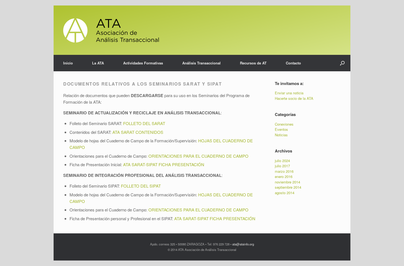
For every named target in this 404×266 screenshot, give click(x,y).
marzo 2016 (284, 171)
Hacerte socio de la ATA (294, 98)
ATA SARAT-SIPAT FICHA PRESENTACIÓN (163, 164)
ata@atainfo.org (243, 244)
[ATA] (111, 30)
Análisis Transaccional (201, 63)
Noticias (281, 134)
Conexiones (284, 124)
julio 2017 (282, 165)
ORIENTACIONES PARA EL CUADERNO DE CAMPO (198, 156)
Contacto (293, 63)
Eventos (281, 129)
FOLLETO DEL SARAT (144, 123)
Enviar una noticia (289, 92)
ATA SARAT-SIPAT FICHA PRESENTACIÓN (214, 218)
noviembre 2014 (287, 182)
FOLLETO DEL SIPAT (141, 186)
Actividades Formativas (143, 63)
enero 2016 (283, 176)
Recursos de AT (253, 63)
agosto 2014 (284, 192)
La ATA (98, 63)
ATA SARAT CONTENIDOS (137, 132)
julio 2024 (282, 160)
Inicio (68, 63)
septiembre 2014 (288, 187)
